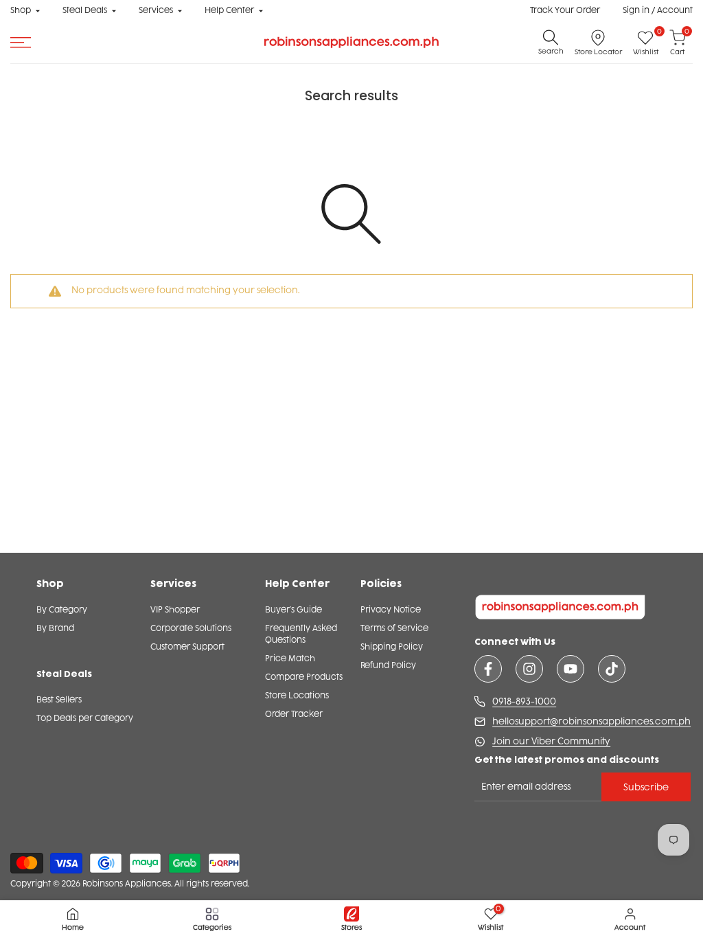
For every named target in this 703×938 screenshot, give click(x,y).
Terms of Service (394, 628)
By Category (61, 610)
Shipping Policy (391, 647)
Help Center (229, 10)
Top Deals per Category (84, 718)
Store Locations (297, 695)
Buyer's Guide (293, 610)
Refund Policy (388, 665)
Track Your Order (565, 10)
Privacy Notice (390, 610)
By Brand (55, 628)
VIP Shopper (175, 610)
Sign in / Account (658, 10)
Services (156, 10)
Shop (20, 10)
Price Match (290, 658)
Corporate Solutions (190, 628)
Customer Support (187, 647)
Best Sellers (59, 700)
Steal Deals (84, 10)
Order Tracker (294, 714)
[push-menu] (20, 42)
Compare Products (304, 677)
